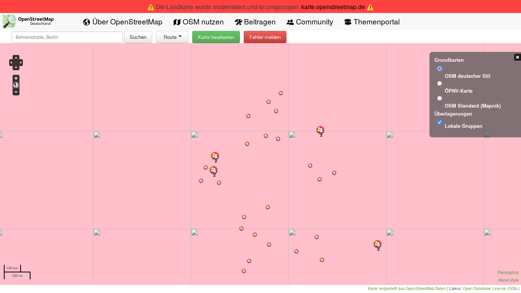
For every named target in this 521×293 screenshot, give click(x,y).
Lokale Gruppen (463, 125)
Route (170, 36)
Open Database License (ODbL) (491, 288)
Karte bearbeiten (216, 36)
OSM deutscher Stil (467, 75)
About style (508, 280)
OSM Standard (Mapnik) (473, 105)
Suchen (138, 36)
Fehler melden (265, 36)
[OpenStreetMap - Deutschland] (28, 23)
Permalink (508, 272)
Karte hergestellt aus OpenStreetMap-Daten (407, 288)
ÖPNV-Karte (459, 90)
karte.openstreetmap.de (333, 6)
